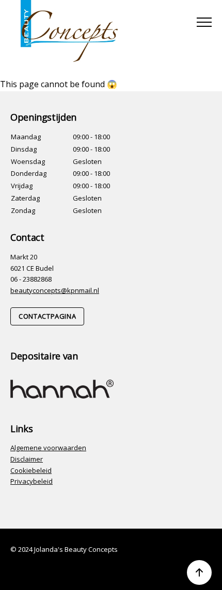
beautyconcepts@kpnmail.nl (54, 290)
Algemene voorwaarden (48, 447)
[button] (204, 22)
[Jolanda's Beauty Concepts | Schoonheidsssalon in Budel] (69, 31)
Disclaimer (26, 459)
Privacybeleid (31, 481)
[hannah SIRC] (62, 388)
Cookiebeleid (31, 470)
